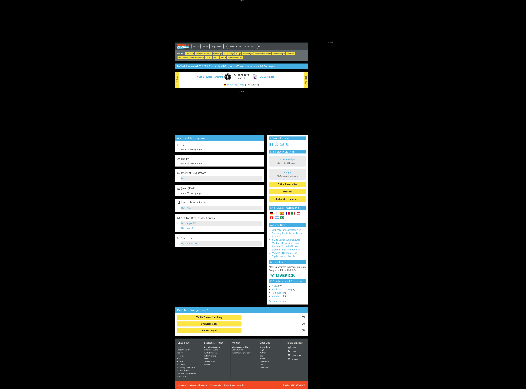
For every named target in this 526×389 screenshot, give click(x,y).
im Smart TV (181, 376)
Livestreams (235, 46)
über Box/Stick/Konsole (186, 373)
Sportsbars (250, 46)
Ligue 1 (208, 57)
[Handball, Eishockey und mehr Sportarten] (282, 275)
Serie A (223, 57)
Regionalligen (248, 53)
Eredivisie (290, 53)
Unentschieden (209, 323)
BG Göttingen (209, 330)
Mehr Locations (279, 301)
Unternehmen (265, 347)
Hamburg (276, 292)
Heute (205, 46)
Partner (263, 353)
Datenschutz (215, 385)
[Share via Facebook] (271, 145)
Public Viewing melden (241, 353)
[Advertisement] (241, 22)
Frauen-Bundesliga (235, 57)
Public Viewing (210, 356)
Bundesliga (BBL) (235, 84)
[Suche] (259, 46)
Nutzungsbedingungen (198, 385)
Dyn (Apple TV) (188, 223)
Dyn (183, 178)
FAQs (262, 350)
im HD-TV (180, 361)
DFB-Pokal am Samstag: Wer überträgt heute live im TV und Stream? (287, 233)
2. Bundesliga (229, 53)
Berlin (275, 286)
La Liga (215, 57)
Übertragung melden (240, 347)
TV (226, 46)
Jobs (261, 356)
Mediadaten (264, 361)
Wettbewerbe (209, 361)
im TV (178, 358)
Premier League (279, 53)
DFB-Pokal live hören (203, 53)
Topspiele (216, 46)
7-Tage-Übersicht (183, 350)
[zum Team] (227, 76)
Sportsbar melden (239, 350)
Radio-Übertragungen (287, 199)
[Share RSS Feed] (287, 145)
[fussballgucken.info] (183, 46)
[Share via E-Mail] (282, 145)
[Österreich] (299, 213)
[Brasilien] (282, 217)
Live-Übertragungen (212, 347)
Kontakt (263, 364)
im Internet (181, 364)
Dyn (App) (186, 207)
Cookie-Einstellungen (232, 385)
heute (178, 347)
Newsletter (264, 367)
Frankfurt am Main (281, 289)
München (276, 296)
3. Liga (238, 53)
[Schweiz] (271, 217)
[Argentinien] (277, 217)
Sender (207, 364)
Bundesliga (217, 53)
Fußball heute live (287, 184)
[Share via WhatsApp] (276, 145)
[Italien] (293, 213)
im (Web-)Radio (182, 370)
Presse (262, 358)
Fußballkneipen (210, 353)
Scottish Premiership (263, 53)
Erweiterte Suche (211, 350)
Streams (287, 191)
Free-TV (196, 46)
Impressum (181, 385)
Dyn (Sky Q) (187, 227)
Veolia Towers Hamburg (209, 317)
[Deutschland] (271, 213)
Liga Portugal (183, 57)
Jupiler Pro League (197, 57)
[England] (277, 213)
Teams (206, 358)
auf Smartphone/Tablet (185, 367)
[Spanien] (282, 213)
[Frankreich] (288, 213)
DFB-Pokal (190, 53)
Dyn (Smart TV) (189, 243)
